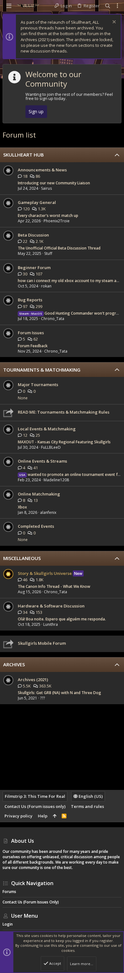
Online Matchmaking (39, 494)
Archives (14, 664)
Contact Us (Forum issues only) (34, 806)
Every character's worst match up (48, 215)
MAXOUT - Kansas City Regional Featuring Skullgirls (64, 442)
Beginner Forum (34, 267)
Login (8, 924)
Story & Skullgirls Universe (45, 573)
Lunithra (50, 624)
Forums (9, 891)
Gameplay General (37, 202)
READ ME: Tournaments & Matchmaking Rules (63, 412)
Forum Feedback (33, 345)
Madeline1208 (56, 480)
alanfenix (48, 512)
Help (42, 816)
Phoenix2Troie (57, 221)
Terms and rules (87, 806)
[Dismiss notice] (113, 22)
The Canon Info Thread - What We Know (54, 586)
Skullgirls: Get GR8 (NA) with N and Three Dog (59, 692)
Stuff (48, 253)
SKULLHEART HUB (23, 154)
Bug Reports (30, 300)
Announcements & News (42, 170)
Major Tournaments (38, 384)
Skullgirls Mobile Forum (42, 643)
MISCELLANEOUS (22, 558)
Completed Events (36, 526)
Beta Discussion (33, 235)
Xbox (22, 507)
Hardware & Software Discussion (51, 606)
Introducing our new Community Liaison (54, 183)
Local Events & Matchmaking (47, 429)
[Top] (54, 816)
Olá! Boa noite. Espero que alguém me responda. (62, 619)
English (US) (90, 796)
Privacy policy (18, 816)
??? (42, 698)
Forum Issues (31, 333)
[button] (9, 5)
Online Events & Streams (42, 461)
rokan (46, 286)
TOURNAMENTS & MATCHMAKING (41, 369)
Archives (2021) (33, 679)
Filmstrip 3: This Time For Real (35, 796)
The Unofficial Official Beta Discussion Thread (59, 248)
